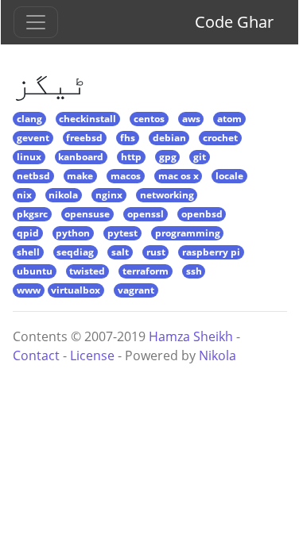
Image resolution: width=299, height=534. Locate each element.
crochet (220, 137)
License (92, 355)
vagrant (136, 290)
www (29, 290)
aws (191, 118)
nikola (63, 195)
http (131, 156)
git (199, 156)
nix (24, 195)
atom (229, 118)
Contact (36, 355)
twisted (87, 271)
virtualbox (75, 290)
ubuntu (34, 271)
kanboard (80, 156)
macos (126, 175)
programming (187, 233)
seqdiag (75, 252)
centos (149, 118)
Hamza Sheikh (191, 336)
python (73, 233)
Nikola (217, 355)
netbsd (33, 175)
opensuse (87, 214)
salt (120, 252)
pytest (122, 233)
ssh (194, 271)
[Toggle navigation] (36, 22)
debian (169, 137)
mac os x (178, 175)
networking (167, 195)
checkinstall (87, 118)
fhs (127, 137)
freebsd (84, 137)
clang (29, 118)
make (80, 175)
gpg (168, 156)
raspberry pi (211, 252)
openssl (145, 214)
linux (29, 156)
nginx (108, 195)
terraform (145, 271)
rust (155, 252)
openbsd (202, 214)
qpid (28, 233)
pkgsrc (32, 214)
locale (229, 175)
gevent (33, 137)
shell (28, 252)
